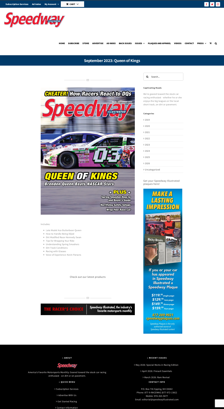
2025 (147, 157)
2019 (147, 119)
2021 (147, 132)
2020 (147, 125)
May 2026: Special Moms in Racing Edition (157, 364)
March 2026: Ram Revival (157, 377)
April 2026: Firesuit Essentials (157, 371)
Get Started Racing (67, 401)
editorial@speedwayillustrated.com (160, 399)
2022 (147, 138)
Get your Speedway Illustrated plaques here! (161, 182)
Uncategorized (152, 169)
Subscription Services (67, 388)
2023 (147, 144)
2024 (147, 150)
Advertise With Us (67, 395)
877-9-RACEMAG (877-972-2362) (161, 392)
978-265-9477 (161, 395)
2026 (147, 163)
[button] (216, 43)
